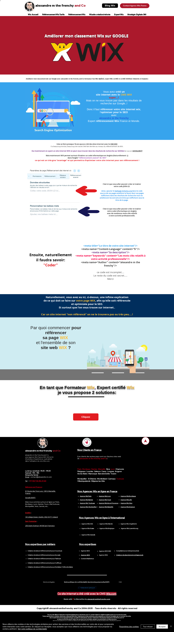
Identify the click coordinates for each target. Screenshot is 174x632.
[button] (85, 417)
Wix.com (111, 593)
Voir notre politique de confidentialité (32, 629)
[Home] (145, 441)
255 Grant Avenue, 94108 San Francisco (40, 525)
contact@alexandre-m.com (41, 477)
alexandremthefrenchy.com (98, 599)
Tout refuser (148, 626)
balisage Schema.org (123, 191)
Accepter (162, 626)
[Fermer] (170, 626)
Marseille (102, 469)
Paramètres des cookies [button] (129, 626)
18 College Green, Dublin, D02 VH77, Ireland (41, 517)
